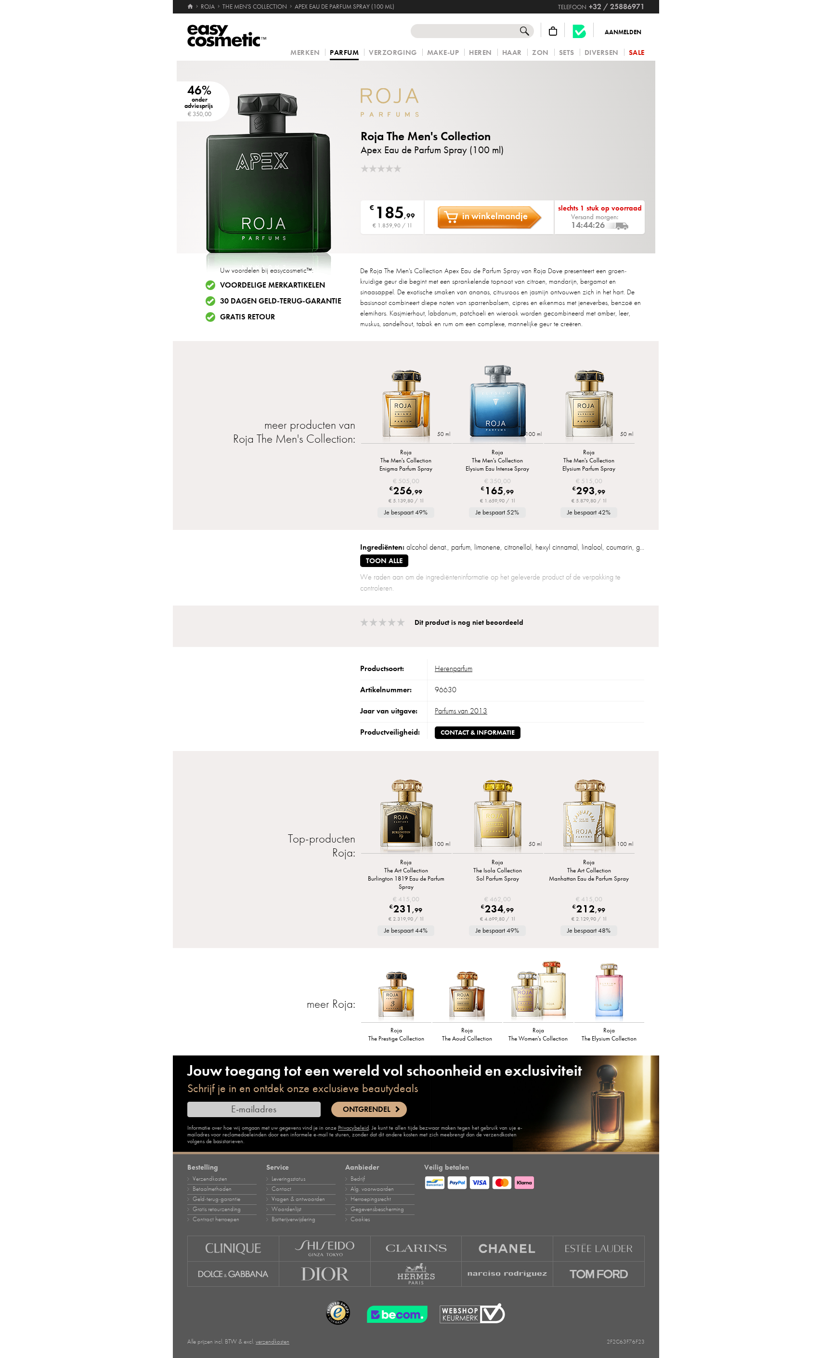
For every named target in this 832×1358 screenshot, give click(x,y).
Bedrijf (358, 1179)
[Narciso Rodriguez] (507, 1274)
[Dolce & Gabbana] (233, 1274)
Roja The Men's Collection (426, 136)
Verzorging (392, 52)
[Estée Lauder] (599, 1248)
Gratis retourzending (217, 1209)
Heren (480, 52)
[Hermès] (416, 1274)
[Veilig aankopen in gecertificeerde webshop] (472, 1313)
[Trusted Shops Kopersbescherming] (338, 1313)
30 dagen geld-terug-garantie (280, 301)
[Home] (191, 7)
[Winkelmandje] (553, 31)
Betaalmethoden (212, 1189)
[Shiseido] (325, 1248)
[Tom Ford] (599, 1274)
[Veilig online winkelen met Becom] (394, 1313)
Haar (512, 52)
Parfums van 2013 (461, 711)
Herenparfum (453, 668)
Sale (637, 52)
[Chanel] (507, 1248)
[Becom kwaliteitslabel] (579, 31)
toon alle (384, 560)
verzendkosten (272, 1341)
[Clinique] (233, 1248)
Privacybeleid (353, 1127)
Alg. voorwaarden (372, 1189)
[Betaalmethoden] (534, 1181)
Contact (281, 1189)
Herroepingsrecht (371, 1199)
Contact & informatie (478, 732)
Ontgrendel (366, 1109)
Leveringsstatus (288, 1179)
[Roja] (418, 102)
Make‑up (443, 52)
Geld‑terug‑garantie (216, 1199)
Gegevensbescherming (377, 1209)
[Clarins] (416, 1248)
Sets (566, 52)
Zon (540, 52)
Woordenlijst (286, 1209)
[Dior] (325, 1274)
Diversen (602, 52)
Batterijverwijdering (293, 1219)
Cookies (360, 1219)
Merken (305, 52)
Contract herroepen (216, 1219)
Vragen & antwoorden (298, 1199)
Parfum (344, 53)
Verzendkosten (210, 1179)
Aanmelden (623, 32)
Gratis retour (247, 317)
